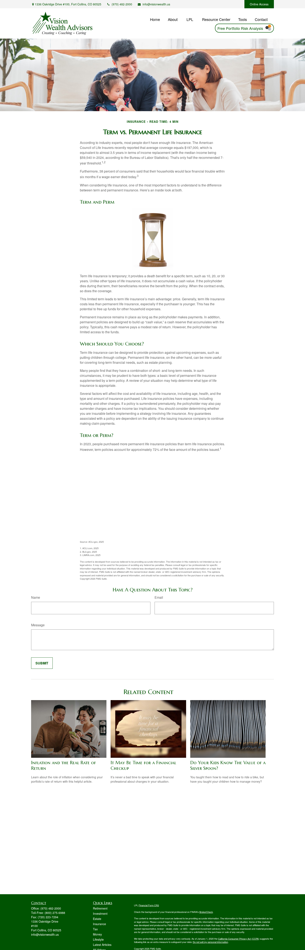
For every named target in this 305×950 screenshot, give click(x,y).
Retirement (100, 908)
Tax (95, 929)
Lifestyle (98, 939)
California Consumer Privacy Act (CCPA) (238, 938)
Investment (100, 913)
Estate (97, 919)
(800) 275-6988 (55, 913)
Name (35, 597)
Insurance (99, 924)
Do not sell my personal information (210, 942)
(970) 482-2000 (122, 4)
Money (97, 934)
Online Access (259, 4)
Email (159, 597)
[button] (155, 19)
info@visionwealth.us (156, 4)
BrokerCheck (206, 912)
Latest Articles (102, 945)
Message (38, 625)
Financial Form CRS (149, 905)
